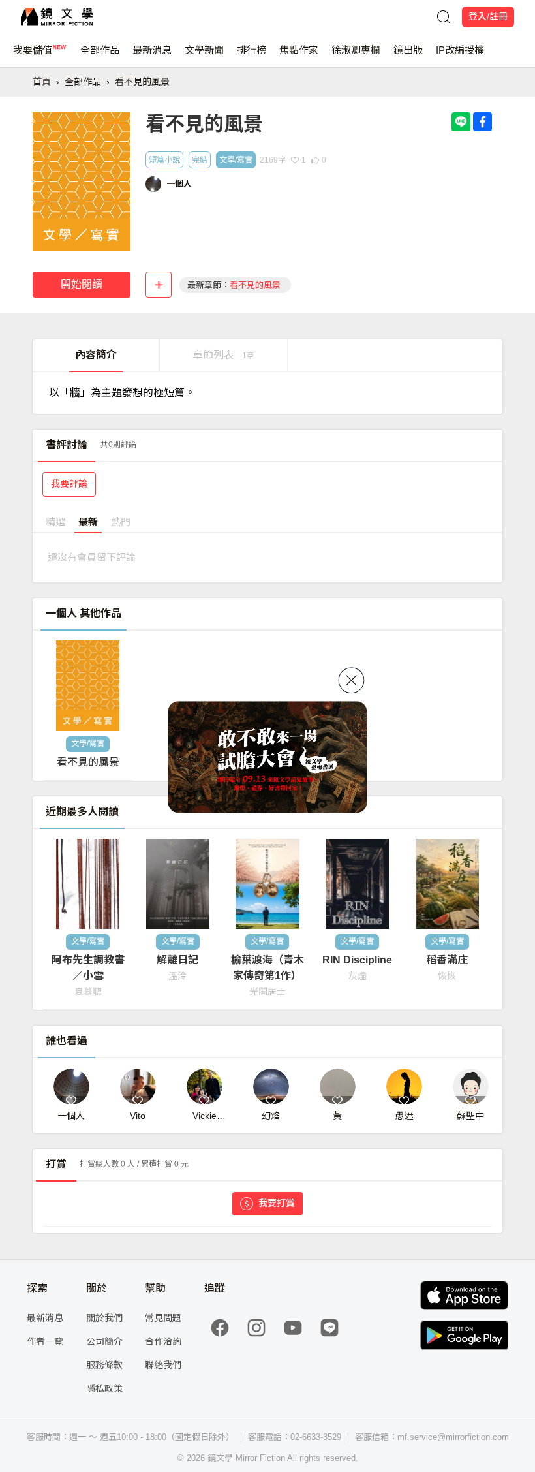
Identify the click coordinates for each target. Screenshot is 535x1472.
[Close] (352, 680)
